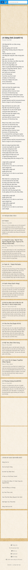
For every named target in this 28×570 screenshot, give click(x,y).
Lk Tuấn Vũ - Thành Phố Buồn (11, 264)
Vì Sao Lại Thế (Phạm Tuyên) (9, 476)
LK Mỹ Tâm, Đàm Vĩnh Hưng (11, 343)
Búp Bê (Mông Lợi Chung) (8, 487)
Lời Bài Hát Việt (16, 565)
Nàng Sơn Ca (5, 462)
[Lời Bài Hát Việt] (6, 2)
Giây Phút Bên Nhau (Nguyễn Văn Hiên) (12, 497)
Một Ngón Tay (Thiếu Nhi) (8, 502)
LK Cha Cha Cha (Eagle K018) (11, 323)
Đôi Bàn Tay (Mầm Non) (8, 471)
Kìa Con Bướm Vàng (7, 467)
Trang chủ (14, 545)
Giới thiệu (14, 556)
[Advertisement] (14, 20)
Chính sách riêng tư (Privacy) (14, 559)
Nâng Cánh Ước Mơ (7, 506)
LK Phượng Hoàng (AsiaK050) (11, 381)
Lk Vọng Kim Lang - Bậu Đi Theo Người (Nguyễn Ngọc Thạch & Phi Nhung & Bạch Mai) (12, 241)
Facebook (14, 554)
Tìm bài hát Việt (15, 548)
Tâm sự (15, 551)
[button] (2, 2)
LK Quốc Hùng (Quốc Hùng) (10, 283)
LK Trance (5, 221)
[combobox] (17, 2)
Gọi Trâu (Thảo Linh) (7, 492)
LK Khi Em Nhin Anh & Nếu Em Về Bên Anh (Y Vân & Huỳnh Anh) (12, 303)
